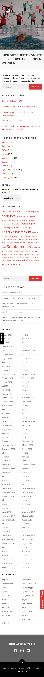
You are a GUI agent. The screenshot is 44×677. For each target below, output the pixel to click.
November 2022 (28, 421)
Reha (24, 607)
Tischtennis (26, 619)
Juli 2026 (25, 335)
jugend (30, 228)
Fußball (5, 150)
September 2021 (8, 449)
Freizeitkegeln (28, 223)
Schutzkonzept (19, 246)
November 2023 (28, 398)
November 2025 (28, 350)
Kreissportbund (23, 236)
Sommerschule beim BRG (12, 101)
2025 (25, 212)
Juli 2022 (25, 429)
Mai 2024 (25, 386)
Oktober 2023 (7, 402)
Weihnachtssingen (11, 264)
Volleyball (5, 173)
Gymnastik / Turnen (9, 170)
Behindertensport (29, 584)
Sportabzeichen (7, 254)
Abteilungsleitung (33, 212)
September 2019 (8, 496)
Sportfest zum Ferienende (12, 120)
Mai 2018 (5, 528)
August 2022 (7, 429)
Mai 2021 (5, 457)
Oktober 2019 (27, 492)
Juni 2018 (25, 524)
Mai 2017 (5, 551)
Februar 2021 (27, 461)
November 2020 (8, 469)
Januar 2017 (26, 555)
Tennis (33, 254)
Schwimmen (6, 162)
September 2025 (28, 354)
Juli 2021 (5, 453)
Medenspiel (5, 242)
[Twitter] (28, 650)
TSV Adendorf (21, 257)
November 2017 (8, 539)
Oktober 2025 (7, 354)
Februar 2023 (7, 417)
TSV (15, 257)
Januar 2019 (6, 512)
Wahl (37, 261)
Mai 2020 (5, 480)
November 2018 (8, 516)
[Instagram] (22, 650)
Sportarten (6, 146)
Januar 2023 (26, 417)
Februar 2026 (7, 346)
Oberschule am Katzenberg (29, 242)
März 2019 (6, 508)
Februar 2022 (7, 441)
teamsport (27, 254)
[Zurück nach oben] (22, 662)
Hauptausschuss (19, 227)
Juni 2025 (5, 362)
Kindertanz (6, 603)
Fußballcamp (6, 228)
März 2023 (26, 413)
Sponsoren (34, 251)
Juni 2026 (5, 339)
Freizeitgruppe (7, 177)
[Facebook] (15, 650)
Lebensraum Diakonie (9, 239)
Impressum (34, 668)
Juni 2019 (25, 500)
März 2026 (26, 342)
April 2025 (6, 366)
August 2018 (27, 520)
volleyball (32, 261)
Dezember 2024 (8, 374)
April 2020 (26, 480)
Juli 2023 (25, 405)
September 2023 (28, 402)
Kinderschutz (22, 232)
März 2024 (26, 390)
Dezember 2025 (8, 350)
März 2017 (6, 555)
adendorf (8, 216)
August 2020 (27, 472)
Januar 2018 (6, 535)
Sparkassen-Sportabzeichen (22, 251)
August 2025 (7, 358)
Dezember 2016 (8, 559)
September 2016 (28, 559)
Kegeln (7, 232)
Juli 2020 (5, 476)
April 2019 (26, 504)
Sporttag (15, 254)
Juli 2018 (5, 524)
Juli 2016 (25, 563)
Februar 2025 (7, 370)
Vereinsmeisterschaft (17, 260)
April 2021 (26, 457)
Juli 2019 (5, 500)
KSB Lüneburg (32, 236)
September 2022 (28, 425)
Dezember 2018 (28, 512)
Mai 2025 (25, 362)
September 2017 (8, 543)
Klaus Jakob (13, 236)
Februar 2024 (7, 394)
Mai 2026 (25, 339)
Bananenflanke (6, 224)
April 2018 (26, 528)
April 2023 (6, 413)
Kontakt (2, 338)
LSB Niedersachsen (23, 239)
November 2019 (8, 492)
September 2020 (8, 472)
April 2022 (6, 437)
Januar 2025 (26, 370)
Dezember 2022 (8, 421)
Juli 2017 (5, 547)
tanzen (21, 254)
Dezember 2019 (28, 488)
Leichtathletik (7, 158)
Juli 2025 (25, 358)
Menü (37, 7)
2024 (21, 211)
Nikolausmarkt (14, 242)
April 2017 (26, 551)
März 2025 (26, 366)
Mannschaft (33, 239)
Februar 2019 (27, 508)
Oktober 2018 (27, 516)
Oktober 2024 (7, 378)
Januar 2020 (6, 488)
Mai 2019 (5, 504)
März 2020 (6, 484)
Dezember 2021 (28, 441)
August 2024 (7, 382)
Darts (19, 224)
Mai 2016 (25, 567)
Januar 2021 (6, 465)
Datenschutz (22, 671)
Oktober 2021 (27, 445)
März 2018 (6, 531)
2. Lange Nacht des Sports (10, 212)
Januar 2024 (26, 394)
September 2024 (28, 378)
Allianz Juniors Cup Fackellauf (25, 217)
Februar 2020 (27, 484)
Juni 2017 (25, 547)
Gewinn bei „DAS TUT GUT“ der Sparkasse (18, 106)
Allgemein (6, 142)
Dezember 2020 (28, 465)
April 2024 (6, 390)
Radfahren (6, 607)
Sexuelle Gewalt (7, 251)
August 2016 (7, 563)
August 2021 (27, 449)
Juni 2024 (5, 386)
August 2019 (27, 496)
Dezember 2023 (8, 398)
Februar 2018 (27, 531)
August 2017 (27, 543)
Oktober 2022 (7, 425)
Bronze (14, 224)
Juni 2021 (25, 453)
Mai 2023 (25, 409)
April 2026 (6, 342)
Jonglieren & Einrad (29, 595)
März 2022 (26, 437)
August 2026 (7, 335)
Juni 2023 (5, 409)
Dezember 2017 (28, 535)
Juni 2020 (25, 476)
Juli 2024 (25, 382)
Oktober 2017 (27, 539)
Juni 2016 (5, 567)
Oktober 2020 (27, 469)
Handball (5, 154)
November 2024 (28, 374)
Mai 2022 (25, 433)
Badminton (6, 166)
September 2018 (8, 520)
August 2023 (7, 405)
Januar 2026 (26, 346)
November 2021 (8, 445)
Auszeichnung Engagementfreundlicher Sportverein (18, 220)
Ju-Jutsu (5, 599)
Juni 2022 (5, 433)
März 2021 (6, 461)
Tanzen (25, 615)
